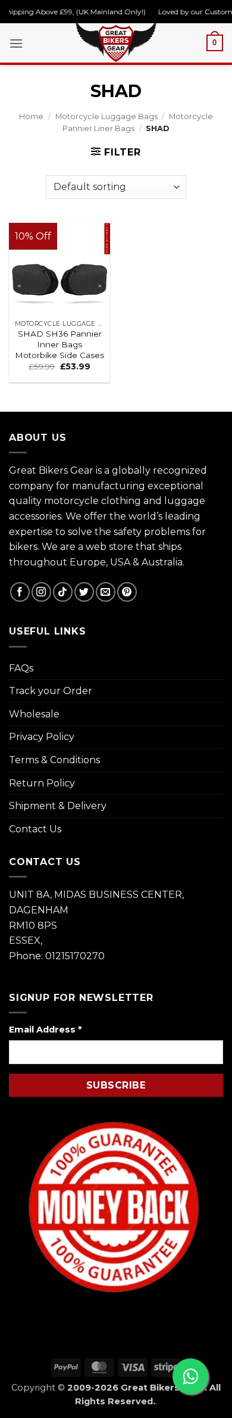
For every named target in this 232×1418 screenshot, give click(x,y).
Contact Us (35, 829)
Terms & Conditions (54, 760)
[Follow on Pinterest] (127, 592)
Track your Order (50, 690)
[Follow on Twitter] (84, 592)
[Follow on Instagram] (41, 592)
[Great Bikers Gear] (116, 41)
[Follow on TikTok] (63, 592)
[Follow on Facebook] (20, 592)
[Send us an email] (105, 592)
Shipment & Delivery (57, 805)
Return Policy (42, 783)
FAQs (21, 668)
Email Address (45, 1029)
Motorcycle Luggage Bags (106, 116)
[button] (16, 43)
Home (31, 116)
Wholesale (34, 714)
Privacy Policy (41, 736)
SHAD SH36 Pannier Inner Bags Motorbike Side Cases (59, 344)
